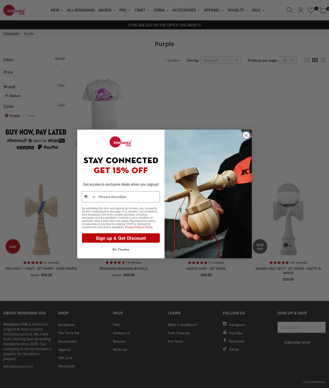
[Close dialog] (246, 135)
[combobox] (89, 196)
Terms (149, 227)
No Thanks (121, 249)
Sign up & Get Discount (121, 238)
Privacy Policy (133, 227)
